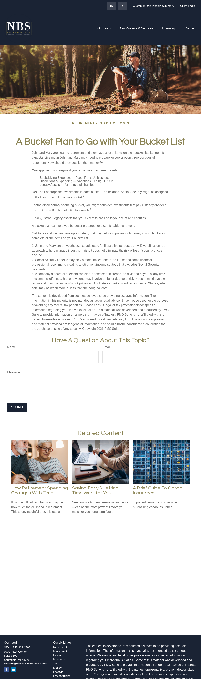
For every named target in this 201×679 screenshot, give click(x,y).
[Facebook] (122, 6)
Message (13, 372)
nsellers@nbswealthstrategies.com (25, 663)
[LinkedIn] (111, 6)
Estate (57, 655)
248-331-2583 (21, 647)
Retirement (60, 647)
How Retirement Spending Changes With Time (39, 490)
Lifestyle (58, 671)
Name (11, 347)
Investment (60, 651)
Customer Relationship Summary (153, 5)
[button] (104, 28)
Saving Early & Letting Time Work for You (95, 490)
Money (57, 667)
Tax (55, 663)
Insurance (59, 659)
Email (106, 347)
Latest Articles (61, 675)
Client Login (187, 5)
